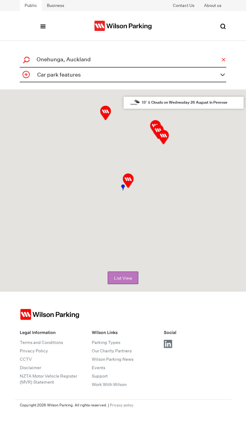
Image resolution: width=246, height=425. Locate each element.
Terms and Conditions (41, 342)
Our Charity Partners (112, 350)
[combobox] (122, 59)
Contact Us (183, 5)
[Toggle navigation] (43, 25)
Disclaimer (30, 367)
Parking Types (106, 342)
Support (100, 376)
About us (212, 5)
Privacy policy (122, 405)
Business (55, 5)
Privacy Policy (34, 350)
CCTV (26, 359)
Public (31, 5)
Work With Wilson (109, 384)
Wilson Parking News (113, 359)
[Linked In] (168, 343)
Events (98, 367)
